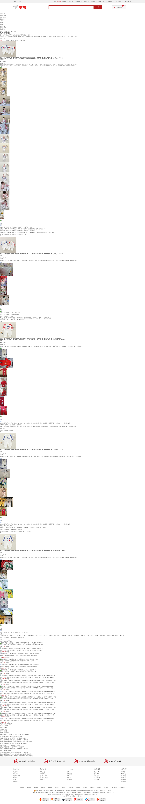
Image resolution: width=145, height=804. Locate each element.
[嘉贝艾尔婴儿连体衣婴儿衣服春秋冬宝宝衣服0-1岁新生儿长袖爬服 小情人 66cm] (8, 244)
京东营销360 (22, 756)
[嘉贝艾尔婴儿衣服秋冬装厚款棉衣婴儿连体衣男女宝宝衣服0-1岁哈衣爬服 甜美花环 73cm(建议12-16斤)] (28, 680)
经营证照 (94, 794)
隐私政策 (99, 787)
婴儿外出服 (7, 31)
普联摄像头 (3, 19)
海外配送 (42, 780)
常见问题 (15, 778)
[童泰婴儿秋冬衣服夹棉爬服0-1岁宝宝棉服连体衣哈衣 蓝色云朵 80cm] (19, 659)
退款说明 (96, 776)
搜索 (97, 7)
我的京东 (77, 1)
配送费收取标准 (44, 778)
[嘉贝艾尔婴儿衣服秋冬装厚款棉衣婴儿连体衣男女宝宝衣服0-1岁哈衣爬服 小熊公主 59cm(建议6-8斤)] (27, 686)
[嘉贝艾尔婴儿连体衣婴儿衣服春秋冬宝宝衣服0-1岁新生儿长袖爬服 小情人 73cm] (8, 49)
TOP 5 (1, 639)
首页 (1, 31)
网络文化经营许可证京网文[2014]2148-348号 (79, 792)
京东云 (80, 796)
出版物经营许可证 (60, 792)
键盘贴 (2, 24)
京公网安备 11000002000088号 (44, 790)
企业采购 (93, 1)
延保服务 (123, 776)
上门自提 (42, 772)
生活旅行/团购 (16, 776)
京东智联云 (8, 756)
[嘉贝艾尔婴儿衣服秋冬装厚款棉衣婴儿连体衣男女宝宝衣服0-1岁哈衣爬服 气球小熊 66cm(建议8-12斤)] (27, 691)
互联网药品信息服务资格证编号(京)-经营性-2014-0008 (80, 790)
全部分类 (2, 13)
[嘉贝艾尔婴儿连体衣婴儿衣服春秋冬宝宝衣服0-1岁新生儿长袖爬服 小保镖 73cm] (8, 440)
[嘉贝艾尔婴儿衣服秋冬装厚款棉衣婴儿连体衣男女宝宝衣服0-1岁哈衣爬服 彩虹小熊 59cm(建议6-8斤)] (27, 718)
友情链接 (71, 787)
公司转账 (69, 780)
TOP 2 (1, 321)
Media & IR (122, 787)
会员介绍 (15, 774)
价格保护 (96, 774)
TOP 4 (1, 533)
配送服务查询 (43, 776)
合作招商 (43, 787)
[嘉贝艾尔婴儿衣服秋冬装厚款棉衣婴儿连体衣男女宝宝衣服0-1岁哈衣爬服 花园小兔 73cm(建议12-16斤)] (28, 675)
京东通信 (123, 780)
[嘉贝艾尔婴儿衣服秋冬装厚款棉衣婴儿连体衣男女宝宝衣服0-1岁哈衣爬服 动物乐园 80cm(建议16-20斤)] (28, 713)
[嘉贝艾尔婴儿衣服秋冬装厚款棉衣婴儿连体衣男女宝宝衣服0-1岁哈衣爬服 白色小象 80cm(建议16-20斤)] (28, 697)
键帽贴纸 (2, 26)
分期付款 (69, 776)
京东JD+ (123, 781)
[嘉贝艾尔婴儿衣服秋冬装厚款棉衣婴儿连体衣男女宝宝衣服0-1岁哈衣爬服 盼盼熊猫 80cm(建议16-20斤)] (28, 702)
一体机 (2, 21)
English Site (114, 787)
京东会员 (86, 1)
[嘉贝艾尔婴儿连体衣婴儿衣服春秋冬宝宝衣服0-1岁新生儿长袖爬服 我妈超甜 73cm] (8, 330)
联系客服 (15, 781)
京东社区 (85, 787)
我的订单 (70, 1)
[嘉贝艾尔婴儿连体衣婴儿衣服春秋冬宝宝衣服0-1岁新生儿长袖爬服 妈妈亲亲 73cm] (22, 643)
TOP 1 (1, 236)
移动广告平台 (14, 756)
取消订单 (96, 780)
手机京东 (101, 1)
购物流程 (15, 772)
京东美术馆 (3, 28)
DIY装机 (123, 774)
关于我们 (22, 787)
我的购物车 (119, 7)
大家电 (14, 780)
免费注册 (63, 1)
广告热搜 (2, 756)
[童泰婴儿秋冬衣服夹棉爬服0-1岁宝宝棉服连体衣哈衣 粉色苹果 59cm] (19, 670)
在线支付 (69, 774)
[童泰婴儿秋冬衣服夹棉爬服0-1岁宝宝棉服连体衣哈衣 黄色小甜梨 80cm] (19, 653)
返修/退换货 (97, 778)
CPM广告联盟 (29, 756)
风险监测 (92, 787)
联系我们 (29, 787)
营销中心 (57, 787)
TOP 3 (1, 432)
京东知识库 (3, 15)
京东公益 (106, 787)
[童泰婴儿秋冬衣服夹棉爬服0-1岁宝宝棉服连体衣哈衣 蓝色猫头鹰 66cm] (19, 664)
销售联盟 (78, 787)
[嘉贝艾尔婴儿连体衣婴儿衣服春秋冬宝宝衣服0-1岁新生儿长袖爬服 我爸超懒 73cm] (8, 541)
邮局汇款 (69, 778)
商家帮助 (50, 787)
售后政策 (96, 772)
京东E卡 (123, 778)
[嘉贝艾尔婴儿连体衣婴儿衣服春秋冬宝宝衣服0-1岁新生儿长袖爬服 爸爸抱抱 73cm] (22, 648)
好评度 (4, 61)
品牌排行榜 (3, 17)
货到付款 (69, 772)
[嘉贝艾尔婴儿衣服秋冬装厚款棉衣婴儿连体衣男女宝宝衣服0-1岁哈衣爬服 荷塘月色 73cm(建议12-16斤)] (28, 707)
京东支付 (74, 796)
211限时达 (43, 774)
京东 (26, 8)
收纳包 (2, 22)
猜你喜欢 (2, 38)
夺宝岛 (123, 772)
